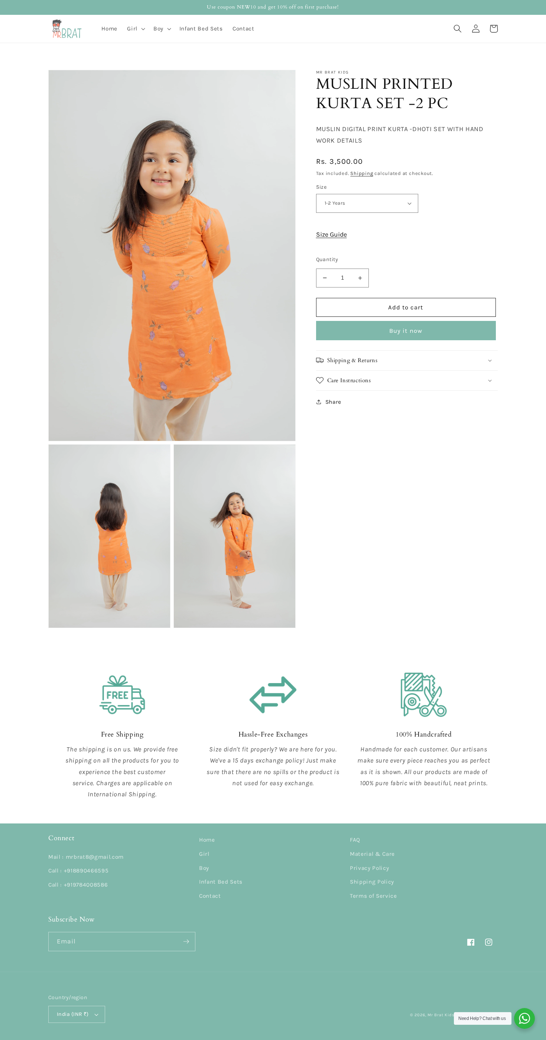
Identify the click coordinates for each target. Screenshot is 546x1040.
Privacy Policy (369, 868)
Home (207, 839)
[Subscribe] (186, 941)
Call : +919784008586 (78, 884)
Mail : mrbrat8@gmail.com (86, 857)
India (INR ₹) (73, 1014)
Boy (204, 868)
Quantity (327, 259)
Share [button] (333, 401)
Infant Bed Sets (221, 881)
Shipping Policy (372, 881)
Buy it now (405, 330)
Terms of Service (373, 896)
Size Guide (331, 234)
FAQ (355, 839)
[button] (135, 28)
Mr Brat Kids (441, 1015)
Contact (210, 896)
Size (321, 187)
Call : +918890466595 (78, 870)
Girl (204, 854)
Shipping (361, 173)
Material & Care (372, 854)
